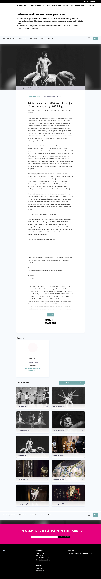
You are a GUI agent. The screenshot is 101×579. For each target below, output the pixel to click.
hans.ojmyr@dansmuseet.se (27, 28)
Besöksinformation (43, 560)
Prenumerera (64, 537)
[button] (97, 6)
